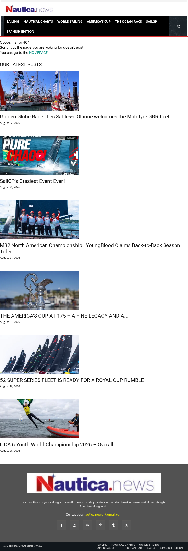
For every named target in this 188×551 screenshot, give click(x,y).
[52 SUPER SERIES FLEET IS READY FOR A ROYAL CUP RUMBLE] (94, 354)
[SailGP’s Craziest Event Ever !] (94, 155)
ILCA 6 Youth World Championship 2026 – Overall (56, 445)
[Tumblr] (113, 525)
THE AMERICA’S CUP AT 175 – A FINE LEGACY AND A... (64, 316)
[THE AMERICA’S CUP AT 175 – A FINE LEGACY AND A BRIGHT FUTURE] (94, 290)
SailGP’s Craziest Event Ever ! (32, 181)
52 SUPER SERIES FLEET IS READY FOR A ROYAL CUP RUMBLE (72, 380)
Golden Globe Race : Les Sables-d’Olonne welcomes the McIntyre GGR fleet (85, 117)
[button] (179, 26)
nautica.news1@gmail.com (102, 514)
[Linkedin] (87, 525)
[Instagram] (74, 525)
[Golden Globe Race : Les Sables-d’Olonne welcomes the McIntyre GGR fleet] (94, 91)
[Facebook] (61, 525)
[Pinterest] (100, 525)
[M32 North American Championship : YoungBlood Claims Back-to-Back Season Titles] (94, 219)
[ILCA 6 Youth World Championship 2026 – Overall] (94, 418)
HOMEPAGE (38, 52)
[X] (126, 525)
